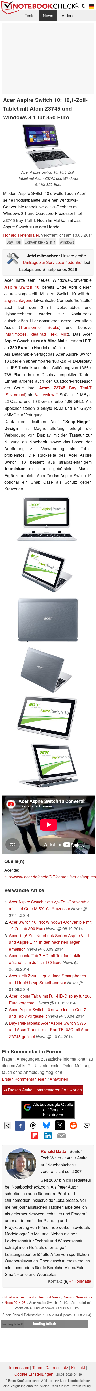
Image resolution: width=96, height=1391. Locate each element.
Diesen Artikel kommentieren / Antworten (44, 1090)
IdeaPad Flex (43, 334)
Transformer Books (39, 327)
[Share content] (7, 1125)
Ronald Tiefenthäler (21, 235)
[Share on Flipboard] (34, 1135)
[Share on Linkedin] (48, 1135)
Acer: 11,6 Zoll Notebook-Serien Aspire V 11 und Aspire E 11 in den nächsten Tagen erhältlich (49, 942)
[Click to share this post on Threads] (33, 1126)
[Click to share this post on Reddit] (73, 1125)
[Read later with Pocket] (87, 1125)
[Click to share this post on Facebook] (20, 1126)
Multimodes (16, 334)
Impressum (19, 1367)
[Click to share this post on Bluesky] (46, 1126)
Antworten (59, 1079)
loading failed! (12, 1324)
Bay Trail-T (80, 388)
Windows (66, 242)
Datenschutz (56, 1367)
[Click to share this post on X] (60, 1125)
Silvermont (15, 395)
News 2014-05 (15, 1302)
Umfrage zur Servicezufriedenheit (53, 262)
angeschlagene (18, 300)
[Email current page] (61, 1136)
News (48, 15)
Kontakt (78, 1367)
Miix (64, 334)
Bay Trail (13, 242)
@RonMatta (79, 1281)
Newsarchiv (84, 1297)
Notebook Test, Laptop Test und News (32, 1297)
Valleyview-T (46, 395)
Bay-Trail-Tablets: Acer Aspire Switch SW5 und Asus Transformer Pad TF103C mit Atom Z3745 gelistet (49, 1029)
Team (37, 1367)
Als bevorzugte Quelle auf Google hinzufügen (53, 1109)
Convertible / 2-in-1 (40, 242)
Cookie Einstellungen (34, 1374)
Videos (68, 15)
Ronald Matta (53, 1151)
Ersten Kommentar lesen (24, 1079)
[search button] (77, 5)
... (89, 15)
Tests (29, 15)
